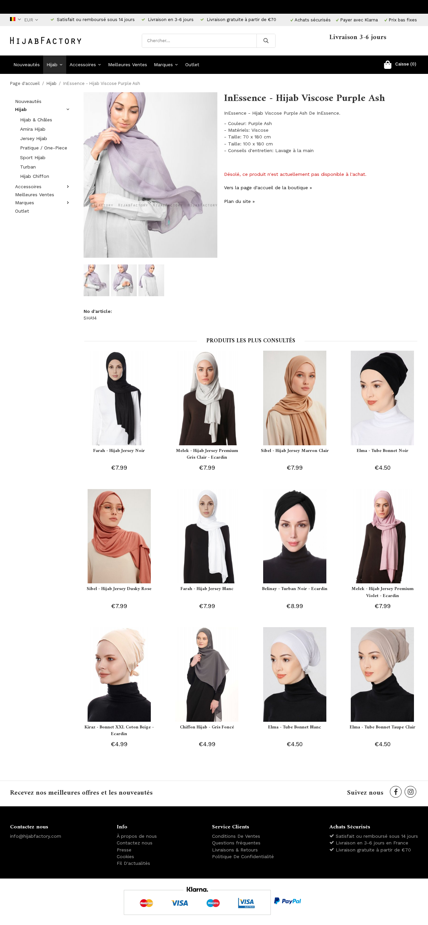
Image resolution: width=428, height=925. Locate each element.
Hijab (52, 64)
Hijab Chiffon (34, 176)
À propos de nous (137, 836)
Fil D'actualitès (133, 863)
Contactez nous (134, 842)
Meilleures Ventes (127, 64)
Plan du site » (239, 201)
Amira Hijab (32, 129)
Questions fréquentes (236, 842)
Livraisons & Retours (235, 849)
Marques (163, 64)
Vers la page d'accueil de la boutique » (268, 187)
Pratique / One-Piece (43, 147)
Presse (124, 849)
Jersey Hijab (33, 138)
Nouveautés (26, 64)
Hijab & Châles (36, 119)
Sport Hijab (32, 157)
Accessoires (83, 64)
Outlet (192, 64)
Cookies (125, 856)
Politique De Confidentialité (243, 856)
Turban (28, 166)
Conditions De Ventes (236, 836)
